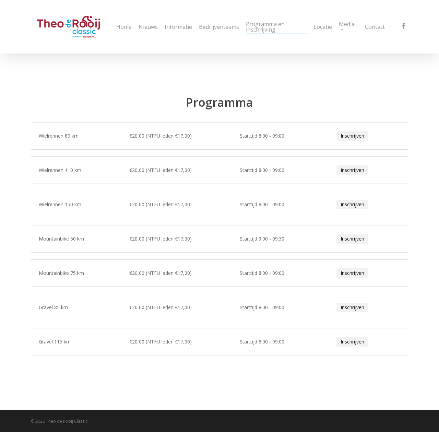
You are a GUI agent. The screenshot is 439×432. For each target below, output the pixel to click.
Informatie (178, 27)
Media (347, 24)
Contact (375, 27)
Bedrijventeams (219, 27)
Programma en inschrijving (265, 26)
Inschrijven (352, 135)
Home (124, 27)
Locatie (322, 27)
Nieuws (148, 27)
